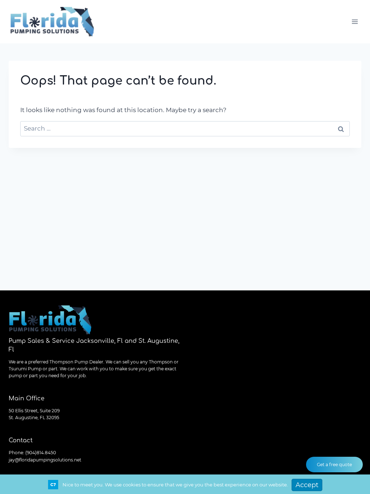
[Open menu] (354, 21)
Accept (307, 485)
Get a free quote (334, 464)
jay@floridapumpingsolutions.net (45, 460)
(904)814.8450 (40, 452)
